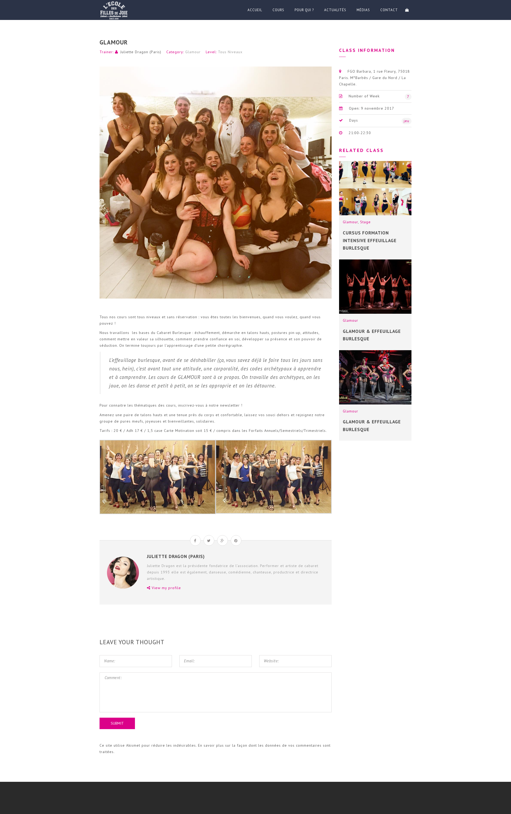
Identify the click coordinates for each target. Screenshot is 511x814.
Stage (365, 222)
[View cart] (406, 10)
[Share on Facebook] (195, 540)
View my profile (165, 587)
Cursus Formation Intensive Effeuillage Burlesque (370, 240)
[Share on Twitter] (209, 540)
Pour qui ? (304, 10)
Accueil (255, 10)
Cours (278, 10)
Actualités (335, 10)
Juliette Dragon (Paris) (140, 51)
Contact (389, 10)
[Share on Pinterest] (236, 540)
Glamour (193, 51)
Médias (363, 10)
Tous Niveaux (230, 51)
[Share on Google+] (222, 540)
